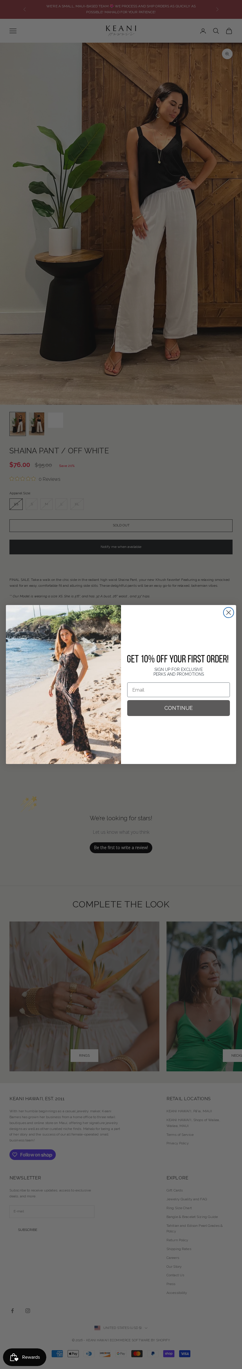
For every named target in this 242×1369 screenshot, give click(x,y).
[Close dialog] (228, 612)
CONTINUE (178, 708)
